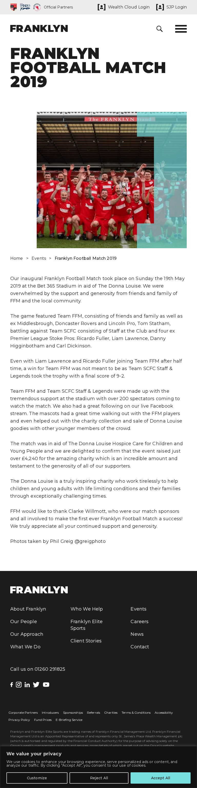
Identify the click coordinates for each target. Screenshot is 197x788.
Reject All (99, 778)
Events (39, 258)
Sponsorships (73, 712)
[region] (98, 767)
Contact (140, 647)
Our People (23, 621)
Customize (37, 778)
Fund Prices (43, 720)
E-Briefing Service (69, 720)
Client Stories (86, 641)
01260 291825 (50, 669)
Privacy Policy (19, 720)
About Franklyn (28, 609)
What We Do (25, 647)
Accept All (160, 778)
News (137, 634)
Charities (110, 712)
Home (16, 258)
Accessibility (164, 712)
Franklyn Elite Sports (87, 625)
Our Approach (26, 634)
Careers (140, 621)
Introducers (50, 712)
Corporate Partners (23, 712)
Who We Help (87, 609)
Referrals (93, 712)
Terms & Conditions (136, 712)
